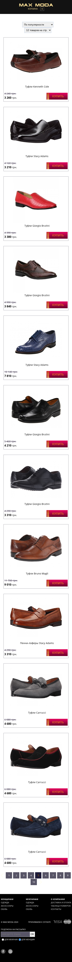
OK (32, 934)
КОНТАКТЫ (56, 909)
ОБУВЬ (4, 909)
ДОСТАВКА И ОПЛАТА (61, 902)
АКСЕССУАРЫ (7, 905)
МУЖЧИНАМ (32, 899)
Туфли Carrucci (37, 712)
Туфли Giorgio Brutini (37, 225)
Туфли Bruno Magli (37, 573)
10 (34, 882)
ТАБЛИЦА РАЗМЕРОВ (61, 905)
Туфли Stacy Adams (37, 156)
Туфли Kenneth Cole (37, 86)
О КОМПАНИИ (58, 899)
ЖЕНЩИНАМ (7, 899)
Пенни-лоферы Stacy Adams (37, 643)
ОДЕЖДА (5, 902)
